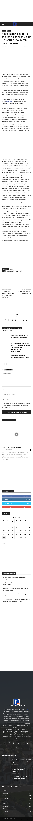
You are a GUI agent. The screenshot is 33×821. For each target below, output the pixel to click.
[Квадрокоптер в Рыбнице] (16, 434)
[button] (3, 24)
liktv (6, 46)
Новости (9, 28)
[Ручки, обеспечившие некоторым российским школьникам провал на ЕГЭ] (6, 761)
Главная (4, 28)
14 (21, 531)
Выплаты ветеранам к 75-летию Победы (24, 292)
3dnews (11, 269)
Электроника (18, 271)
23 (29, 534)
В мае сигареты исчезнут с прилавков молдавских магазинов (19, 778)
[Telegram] (15, 50)
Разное (8, 30)
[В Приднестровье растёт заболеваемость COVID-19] (6, 337)
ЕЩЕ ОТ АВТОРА (7, 330)
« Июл (3, 543)
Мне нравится (26, 496)
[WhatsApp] (23, 50)
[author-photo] (16, 312)
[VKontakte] (23, 320)
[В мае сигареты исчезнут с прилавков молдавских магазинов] (6, 779)
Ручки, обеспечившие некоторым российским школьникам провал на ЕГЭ (21, 760)
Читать (28, 499)
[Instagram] (9, 320)
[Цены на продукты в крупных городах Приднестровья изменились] (6, 770)
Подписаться (26, 507)
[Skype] (13, 320)
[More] (27, 50)
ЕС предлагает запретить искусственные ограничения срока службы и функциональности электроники (21, 347)
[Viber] (19, 50)
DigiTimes (9, 101)
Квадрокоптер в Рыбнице (12, 447)
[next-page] (5, 364)
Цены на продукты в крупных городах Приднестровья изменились (20, 769)
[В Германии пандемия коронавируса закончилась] (6, 358)
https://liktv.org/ (16, 316)
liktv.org (27, 709)
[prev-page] (3, 364)
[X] (11, 50)
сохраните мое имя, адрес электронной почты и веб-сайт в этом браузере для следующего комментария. (16, 405)
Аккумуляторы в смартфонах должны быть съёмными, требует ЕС (8, 294)
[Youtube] (27, 320)
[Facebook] (3, 50)
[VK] (7, 50)
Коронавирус (10, 271)
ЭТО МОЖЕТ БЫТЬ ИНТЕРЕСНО (12, 328)
